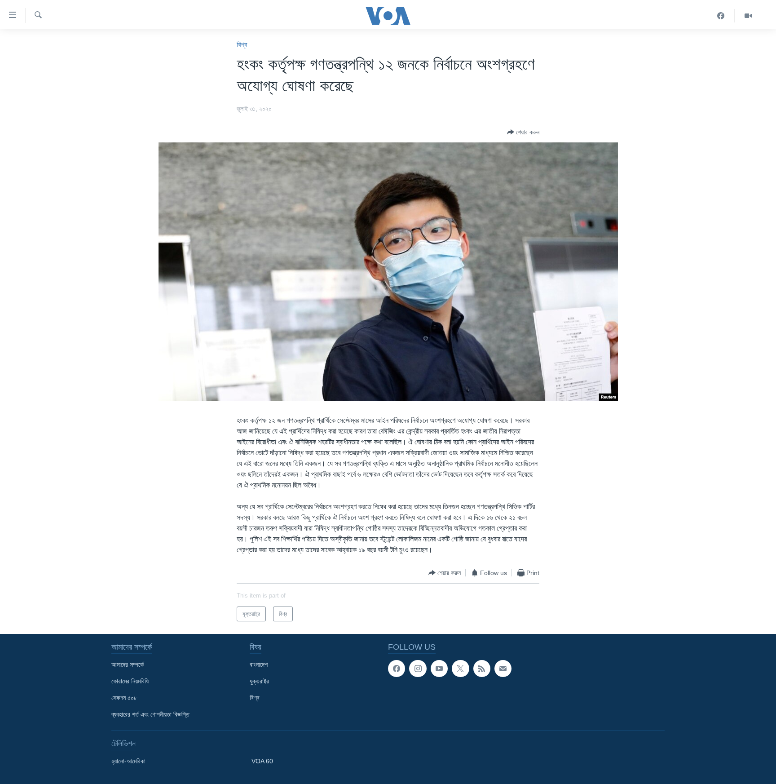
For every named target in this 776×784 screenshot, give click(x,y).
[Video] (748, 15)
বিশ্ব (242, 45)
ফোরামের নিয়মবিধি (130, 681)
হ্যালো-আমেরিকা (128, 761)
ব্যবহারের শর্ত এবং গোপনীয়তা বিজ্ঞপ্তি (150, 714)
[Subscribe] (502, 668)
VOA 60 (262, 761)
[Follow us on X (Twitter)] (460, 668)
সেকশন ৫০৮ (124, 697)
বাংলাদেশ (259, 664)
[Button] (523, 132)
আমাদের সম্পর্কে (127, 664)
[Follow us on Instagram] (417, 668)
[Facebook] (721, 15)
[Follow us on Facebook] (396, 668)
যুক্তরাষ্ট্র (259, 681)
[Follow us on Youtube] (439, 668)
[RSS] (481, 668)
